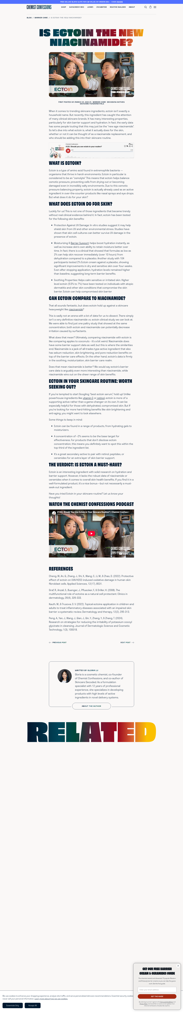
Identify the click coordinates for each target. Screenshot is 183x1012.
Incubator (101, 7)
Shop (63, 7)
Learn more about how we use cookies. (51, 998)
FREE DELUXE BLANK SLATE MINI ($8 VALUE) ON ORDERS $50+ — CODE (91, 2)
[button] (91, 2)
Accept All (32, 1005)
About (132, 7)
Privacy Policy (144, 1004)
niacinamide (76, 309)
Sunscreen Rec (76, 7)
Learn (90, 7)
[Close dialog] (178, 966)
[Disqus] (91, 773)
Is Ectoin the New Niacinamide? (66, 18)
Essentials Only (12, 1005)
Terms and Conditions (166, 1002)
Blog (29, 18)
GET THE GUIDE (157, 996)
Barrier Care (41, 18)
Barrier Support (80, 243)
